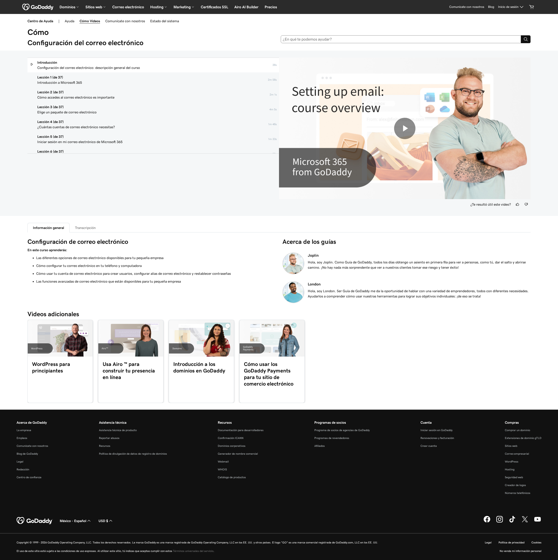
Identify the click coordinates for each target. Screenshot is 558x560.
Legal (20, 461)
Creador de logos (515, 485)
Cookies (536, 542)
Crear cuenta (428, 445)
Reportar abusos (109, 438)
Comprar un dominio (517, 430)
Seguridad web (514, 477)
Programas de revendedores (331, 438)
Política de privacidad (511, 542)
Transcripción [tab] (85, 227)
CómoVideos (90, 21)
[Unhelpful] (526, 204)
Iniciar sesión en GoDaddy (436, 430)
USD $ (103, 520)
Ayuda (69, 21)
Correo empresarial (517, 453)
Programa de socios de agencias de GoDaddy (342, 430)
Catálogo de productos (232, 477)
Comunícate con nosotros (125, 21)
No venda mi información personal (520, 551)
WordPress (511, 461)
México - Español (73, 520)
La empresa (24, 430)
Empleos (22, 438)
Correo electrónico (128, 7)
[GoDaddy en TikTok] (512, 522)
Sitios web (511, 445)
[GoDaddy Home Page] (35, 520)
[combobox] (401, 39)
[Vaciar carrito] (532, 7)
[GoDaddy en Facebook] (487, 522)
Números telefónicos (517, 493)
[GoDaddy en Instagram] (500, 522)
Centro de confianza (29, 477)
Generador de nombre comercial (238, 453)
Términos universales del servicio (193, 551)
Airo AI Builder (246, 7)
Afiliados (319, 445)
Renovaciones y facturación (437, 438)
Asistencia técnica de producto (118, 430)
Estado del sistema (164, 21)
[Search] (526, 39)
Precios (271, 7)
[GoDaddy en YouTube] (537, 522)
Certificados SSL (214, 7)
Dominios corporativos (231, 445)
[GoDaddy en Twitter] (525, 522)
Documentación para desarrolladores (241, 430)
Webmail (223, 461)
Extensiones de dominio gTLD (523, 438)
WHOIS (222, 469)
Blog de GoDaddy (27, 453)
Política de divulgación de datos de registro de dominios (133, 453)
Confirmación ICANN (230, 438)
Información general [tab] (48, 227)
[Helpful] (517, 204)
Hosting (509, 469)
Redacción (23, 469)
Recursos (104, 445)
